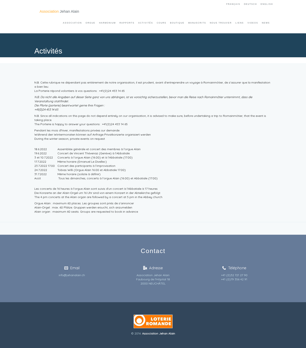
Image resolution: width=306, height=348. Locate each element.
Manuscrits (197, 23)
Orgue (90, 23)
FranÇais (233, 4)
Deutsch (250, 4)
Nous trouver (221, 23)
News (266, 23)
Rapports (126, 23)
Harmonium (107, 23)
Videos (253, 23)
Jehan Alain (59, 11)
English (267, 4)
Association (72, 23)
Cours (161, 23)
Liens (239, 23)
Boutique (177, 23)
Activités (145, 23)
